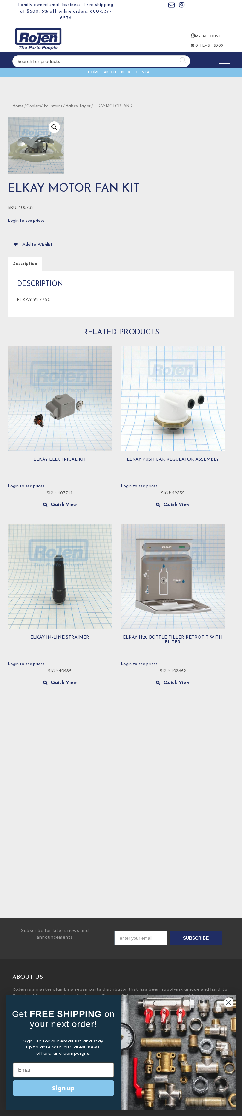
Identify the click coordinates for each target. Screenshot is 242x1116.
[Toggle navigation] (224, 61)
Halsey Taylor (78, 106)
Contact (145, 72)
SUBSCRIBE (196, 938)
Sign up (63, 1088)
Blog (126, 72)
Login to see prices (26, 220)
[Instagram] (181, 5)
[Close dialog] (228, 1002)
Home (94, 72)
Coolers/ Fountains (44, 106)
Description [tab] (24, 264)
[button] (54, 127)
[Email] (171, 5)
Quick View (64, 505)
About (110, 72)
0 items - (203, 46)
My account (192, 36)
